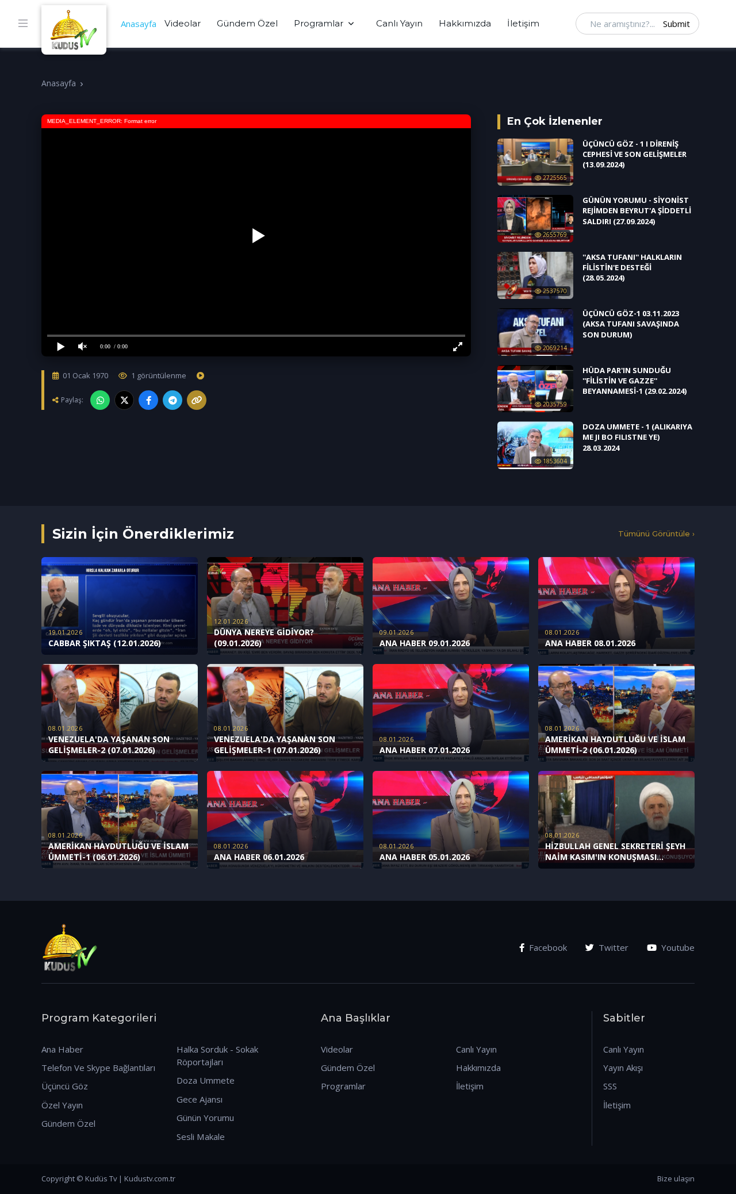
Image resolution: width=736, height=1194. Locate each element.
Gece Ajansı (200, 1099)
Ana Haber (62, 1049)
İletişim (523, 23)
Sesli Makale (201, 1136)
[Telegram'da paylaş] (172, 400)
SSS (610, 1086)
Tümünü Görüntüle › (656, 533)
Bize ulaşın (676, 1178)
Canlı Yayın (399, 23)
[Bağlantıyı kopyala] (196, 400)
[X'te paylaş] (124, 400)
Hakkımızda (465, 23)
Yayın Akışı (623, 1067)
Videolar (182, 23)
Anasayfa (138, 23)
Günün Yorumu (205, 1117)
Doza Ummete (206, 1080)
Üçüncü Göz (64, 1086)
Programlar (318, 23)
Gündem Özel (247, 23)
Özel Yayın (62, 1105)
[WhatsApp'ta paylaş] (100, 400)
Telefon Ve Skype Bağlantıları (98, 1067)
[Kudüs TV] (75, 23)
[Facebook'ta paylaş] (148, 400)
